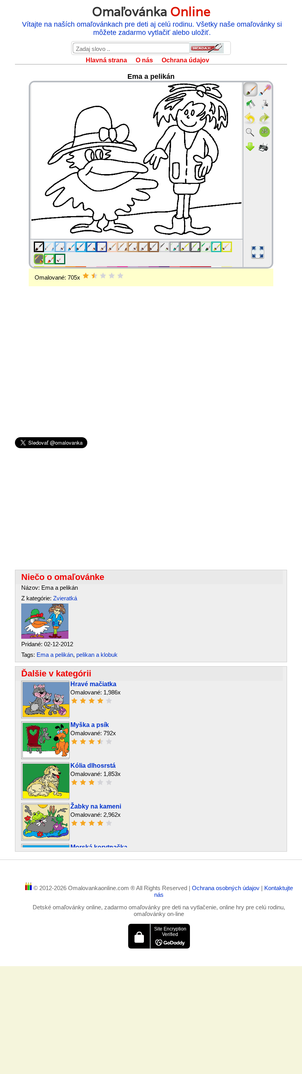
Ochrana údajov (185, 60)
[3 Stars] (103, 276)
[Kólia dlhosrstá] (46, 796)
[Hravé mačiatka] (46, 715)
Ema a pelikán (55, 654)
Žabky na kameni (95, 806)
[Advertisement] (151, 349)
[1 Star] (86, 276)
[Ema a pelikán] (44, 636)
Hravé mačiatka (93, 684)
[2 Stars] (94, 276)
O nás (144, 60)
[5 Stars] (120, 276)
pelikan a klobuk (97, 654)
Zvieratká (65, 598)
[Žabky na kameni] (46, 837)
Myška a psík (89, 724)
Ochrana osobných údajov (226, 888)
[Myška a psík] (46, 755)
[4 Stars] (112, 276)
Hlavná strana (106, 60)
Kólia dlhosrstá (93, 765)
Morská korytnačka (98, 847)
